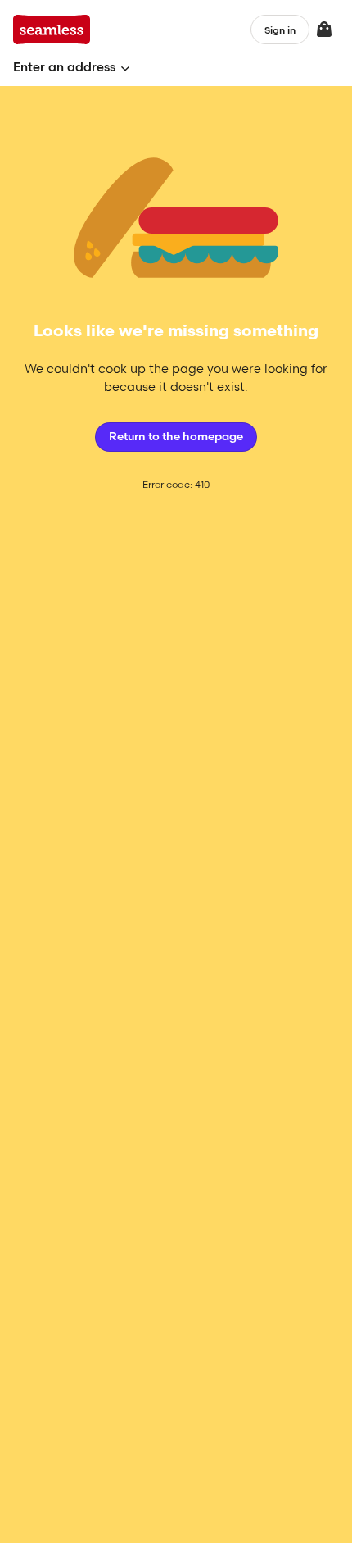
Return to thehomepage (176, 437)
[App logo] (52, 29)
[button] (71, 67)
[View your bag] (324, 29)
